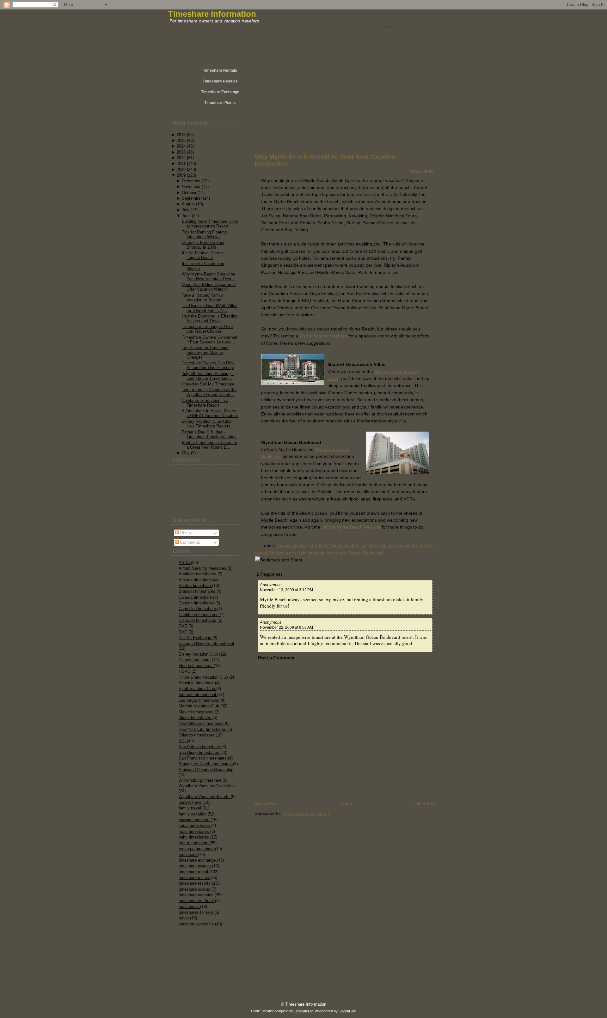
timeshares (189, 906)
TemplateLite (303, 1011)
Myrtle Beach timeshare (324, 335)
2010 (181, 169)
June (186, 215)
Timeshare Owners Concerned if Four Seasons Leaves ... (209, 339)
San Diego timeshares (199, 752)
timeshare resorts (195, 883)
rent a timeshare (194, 842)
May (186, 453)
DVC (183, 632)
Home (346, 803)
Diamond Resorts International (206, 643)
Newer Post (266, 803)
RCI (183, 740)
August (188, 204)
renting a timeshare (197, 848)
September (192, 198)
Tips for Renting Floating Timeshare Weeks (204, 234)
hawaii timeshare (195, 819)
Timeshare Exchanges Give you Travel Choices (207, 329)
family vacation (193, 814)
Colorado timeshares (198, 620)
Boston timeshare (195, 585)
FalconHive (347, 1011)
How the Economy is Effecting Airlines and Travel (209, 318)
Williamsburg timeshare (201, 780)
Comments (189, 542)
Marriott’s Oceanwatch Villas (338, 545)
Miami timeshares (195, 717)
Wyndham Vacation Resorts (205, 796)
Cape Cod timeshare (198, 608)
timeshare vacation (197, 895)
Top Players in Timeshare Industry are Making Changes (205, 352)
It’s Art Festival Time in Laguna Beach (203, 255)
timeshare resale (194, 877)
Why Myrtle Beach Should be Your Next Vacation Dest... (208, 276)
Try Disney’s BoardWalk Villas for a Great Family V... (209, 308)
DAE (183, 626)
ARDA (185, 562)
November (191, 186)
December (191, 181)
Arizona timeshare (196, 580)
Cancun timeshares (197, 603)
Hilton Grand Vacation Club (204, 677)
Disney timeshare (195, 659)
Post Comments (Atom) (305, 813)
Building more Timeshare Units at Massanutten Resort (210, 223)
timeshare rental (194, 872)
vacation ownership (197, 924)
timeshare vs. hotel (197, 900)
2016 (181, 134)
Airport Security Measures (203, 568)
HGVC (185, 671)
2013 (181, 152)
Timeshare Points (220, 102)
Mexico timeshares (197, 712)
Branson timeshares (198, 591)
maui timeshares (194, 831)
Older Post (425, 803)
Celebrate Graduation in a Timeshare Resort (205, 403)
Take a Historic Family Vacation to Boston (202, 297)
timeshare (188, 854)
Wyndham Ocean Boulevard (355, 552)
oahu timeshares (194, 837)
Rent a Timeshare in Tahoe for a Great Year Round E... (209, 445)
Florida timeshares (196, 665)
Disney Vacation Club (199, 654)
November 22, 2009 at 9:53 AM (286, 627)
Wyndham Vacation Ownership (207, 786)
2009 (181, 175)
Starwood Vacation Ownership (206, 769)
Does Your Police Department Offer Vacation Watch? (209, 287)
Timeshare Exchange (220, 92)
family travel (190, 808)
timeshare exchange (198, 860)
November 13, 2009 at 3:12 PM (286, 590)
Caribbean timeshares (199, 614)
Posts (185, 532)
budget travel (191, 802)
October (189, 192)
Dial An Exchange (195, 637)
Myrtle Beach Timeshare (393, 545)
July (185, 210)
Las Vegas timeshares (200, 700)
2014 (181, 146)
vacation (316, 552)
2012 (181, 157)
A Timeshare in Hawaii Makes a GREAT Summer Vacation (210, 413)
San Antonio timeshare (200, 746)
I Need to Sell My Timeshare (208, 384)
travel (184, 918)
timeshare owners (195, 865)
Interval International (198, 694)
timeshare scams (195, 889)
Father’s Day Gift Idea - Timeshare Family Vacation (209, 434)
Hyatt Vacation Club (197, 688)
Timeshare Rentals (220, 70)
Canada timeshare (196, 597)
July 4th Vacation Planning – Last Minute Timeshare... (208, 376)
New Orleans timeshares (202, 723)
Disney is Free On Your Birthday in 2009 (203, 245)
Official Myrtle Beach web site (352, 527)
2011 (181, 163)
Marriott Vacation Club (199, 706)
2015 (181, 140)
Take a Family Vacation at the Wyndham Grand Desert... (209, 392)
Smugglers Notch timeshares (206, 763)
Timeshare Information (212, 13)
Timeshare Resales (220, 81)
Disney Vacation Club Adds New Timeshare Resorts (206, 423)
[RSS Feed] (190, 1001)
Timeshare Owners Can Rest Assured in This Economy (208, 365)
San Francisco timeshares (203, 758)
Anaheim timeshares (198, 574)
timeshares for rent (196, 912)
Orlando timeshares (197, 735)
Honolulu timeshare (197, 683)
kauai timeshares (195, 825)
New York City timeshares (203, 729)
